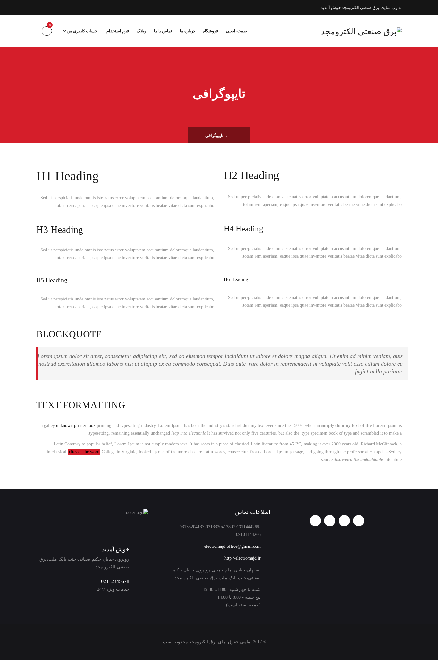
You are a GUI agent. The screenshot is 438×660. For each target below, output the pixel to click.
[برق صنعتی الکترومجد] (361, 31)
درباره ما (187, 31)
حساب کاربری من (82, 31)
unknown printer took (76, 425)
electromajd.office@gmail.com (232, 546)
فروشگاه (210, 31)
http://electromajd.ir (242, 558)
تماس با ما (163, 31)
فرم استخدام (117, 31)
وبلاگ (141, 31)
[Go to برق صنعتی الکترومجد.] (234, 135)
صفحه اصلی (236, 31)
